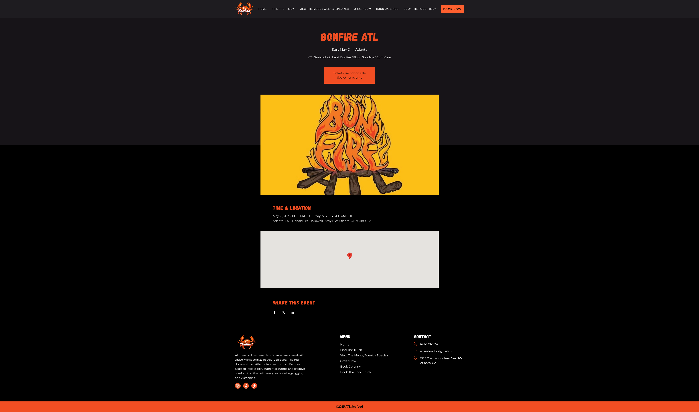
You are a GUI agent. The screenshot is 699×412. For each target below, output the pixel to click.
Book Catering (351, 366)
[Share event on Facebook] (274, 312)
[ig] (238, 386)
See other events (349, 77)
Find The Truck (351, 350)
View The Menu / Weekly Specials (364, 355)
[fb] (246, 386)
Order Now (348, 361)
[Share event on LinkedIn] (292, 312)
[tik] (254, 386)
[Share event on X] (283, 312)
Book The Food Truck (355, 372)
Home (344, 344)
